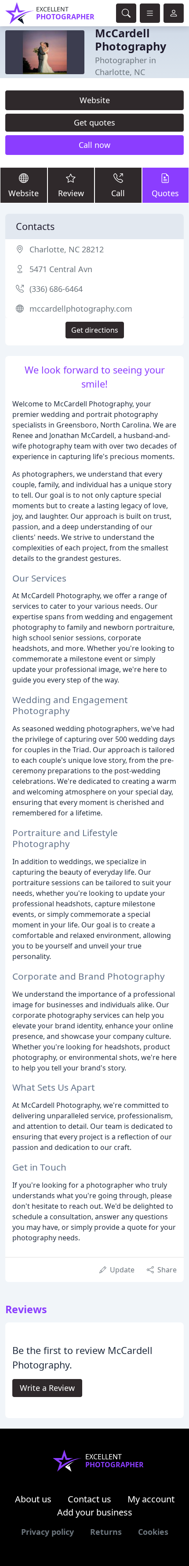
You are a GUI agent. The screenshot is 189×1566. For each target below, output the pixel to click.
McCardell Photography (130, 39)
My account (150, 1499)
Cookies (153, 1531)
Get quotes (94, 122)
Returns (106, 1531)
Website (95, 100)
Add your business (94, 1512)
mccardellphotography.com (80, 308)
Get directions (94, 330)
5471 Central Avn (60, 269)
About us (33, 1499)
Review (71, 193)
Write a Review (47, 1388)
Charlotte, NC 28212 (66, 249)
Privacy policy (47, 1531)
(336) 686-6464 (56, 289)
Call (118, 193)
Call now (94, 145)
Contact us (89, 1499)
